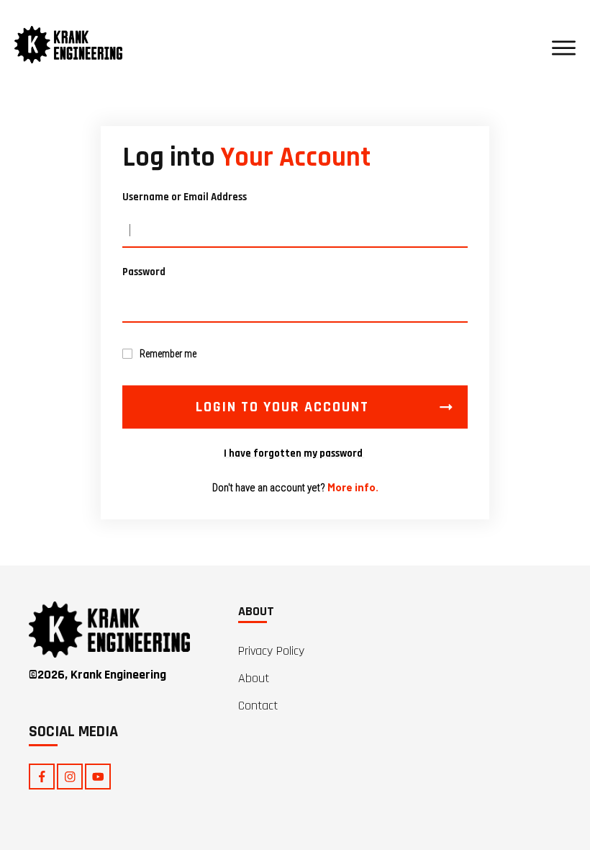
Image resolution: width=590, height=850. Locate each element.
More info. (352, 486)
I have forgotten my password (294, 453)
